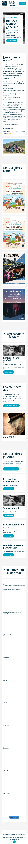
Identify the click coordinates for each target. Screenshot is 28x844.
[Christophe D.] (14, 804)
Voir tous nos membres (11, 405)
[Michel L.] (14, 713)
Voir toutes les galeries (11, 469)
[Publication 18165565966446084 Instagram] (14, 600)
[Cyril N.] (14, 781)
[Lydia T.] (14, 690)
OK (14, 841)
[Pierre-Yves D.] (14, 645)
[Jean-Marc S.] (14, 736)
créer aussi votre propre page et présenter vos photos (13, 399)
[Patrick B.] (14, 668)
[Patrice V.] (14, 758)
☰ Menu (22, 3)
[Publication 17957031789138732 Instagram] (14, 622)
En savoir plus (12, 40)
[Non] (26, 838)
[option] (14, 426)
